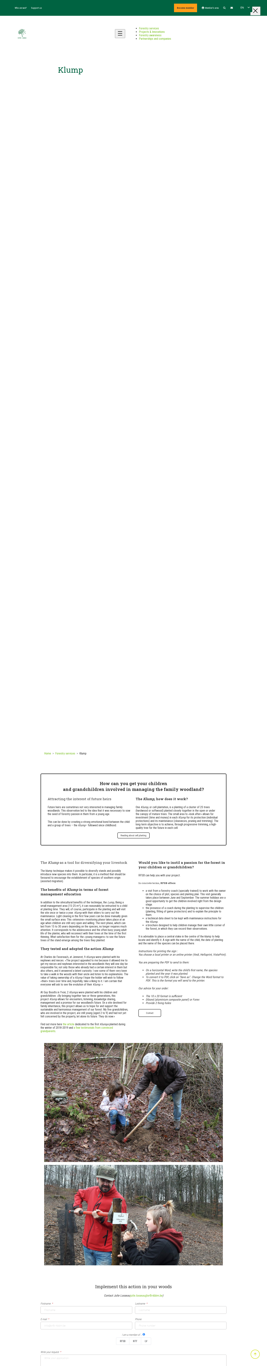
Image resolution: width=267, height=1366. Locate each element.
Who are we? (21, 8)
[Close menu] (255, 11)
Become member (185, 8)
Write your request (50, 1352)
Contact (149, 1013)
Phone (138, 1319)
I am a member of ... (132, 1334)
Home (47, 753)
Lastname (140, 1303)
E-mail (44, 1319)
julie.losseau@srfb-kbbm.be (146, 1295)
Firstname (46, 1303)
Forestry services (65, 753)
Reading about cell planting (133, 835)
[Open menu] (120, 33)
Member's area (212, 8)
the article (68, 1024)
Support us (36, 8)
